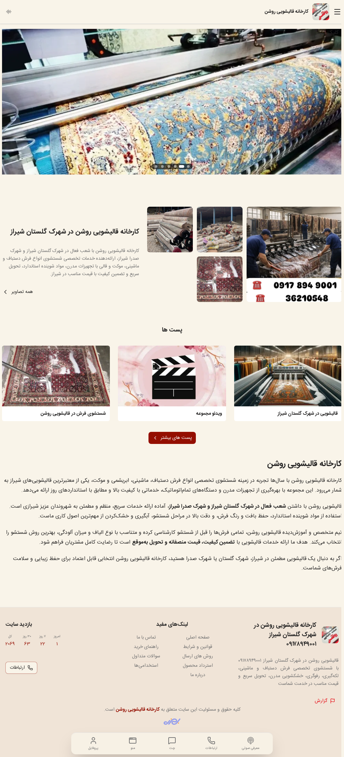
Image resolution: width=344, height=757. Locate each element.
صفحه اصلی (198, 637)
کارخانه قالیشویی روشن (138, 710)
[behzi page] (172, 721)
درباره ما (197, 675)
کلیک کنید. (327, 32)
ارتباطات (17, 668)
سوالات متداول (146, 656)
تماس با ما (146, 637)
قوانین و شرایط (197, 647)
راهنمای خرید (146, 647)
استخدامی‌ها (146, 665)
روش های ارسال (197, 656)
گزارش (321, 701)
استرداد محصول (198, 665)
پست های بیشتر (176, 438)
